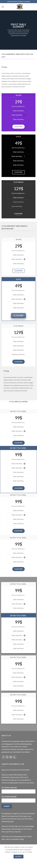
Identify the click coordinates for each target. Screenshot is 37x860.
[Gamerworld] (20, 6)
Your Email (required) (9, 796)
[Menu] (3, 6)
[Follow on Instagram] (7, 757)
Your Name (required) (9, 787)
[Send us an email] (11, 757)
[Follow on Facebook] (3, 757)
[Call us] (14, 757)
